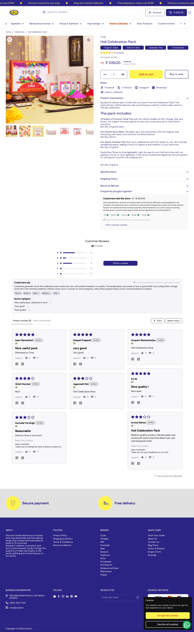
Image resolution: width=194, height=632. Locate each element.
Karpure (104, 551)
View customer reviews (116, 225)
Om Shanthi (106, 564)
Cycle (103, 535)
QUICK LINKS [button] (154, 530)
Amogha (104, 538)
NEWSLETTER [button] (107, 590)
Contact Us (153, 542)
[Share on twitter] (22, 364)
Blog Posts (153, 545)
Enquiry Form (154, 551)
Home (8, 32)
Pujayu (103, 574)
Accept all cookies (167, 615)
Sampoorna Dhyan (109, 568)
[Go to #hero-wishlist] (189, 12)
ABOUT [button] (9, 530)
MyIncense (105, 571)
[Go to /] (14, 12)
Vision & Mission (156, 548)
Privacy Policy (60, 535)
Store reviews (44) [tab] (42, 320)
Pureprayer (105, 561)
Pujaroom (105, 555)
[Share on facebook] (17, 364)
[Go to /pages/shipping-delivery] (105, 503)
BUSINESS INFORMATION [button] (18, 590)
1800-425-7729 (17, 602)
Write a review (120, 263)
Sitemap (152, 555)
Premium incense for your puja (44, 3)
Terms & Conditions (63, 542)
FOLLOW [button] (57, 590)
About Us (152, 538)
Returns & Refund (62, 545)
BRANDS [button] (104, 530)
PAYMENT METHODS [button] (158, 590)
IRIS (102, 542)
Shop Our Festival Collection (88, 3)
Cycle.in (28, 628)
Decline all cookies (167, 624)
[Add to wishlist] (9, 39)
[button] (176, 12)
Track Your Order (156, 535)
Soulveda (104, 545)
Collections (19, 32)
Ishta (102, 558)
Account (157, 12)
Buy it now (176, 74)
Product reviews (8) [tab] (22, 320)
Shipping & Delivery (63, 538)
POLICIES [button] (57, 530)
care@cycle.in (16, 607)
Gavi (102, 548)
